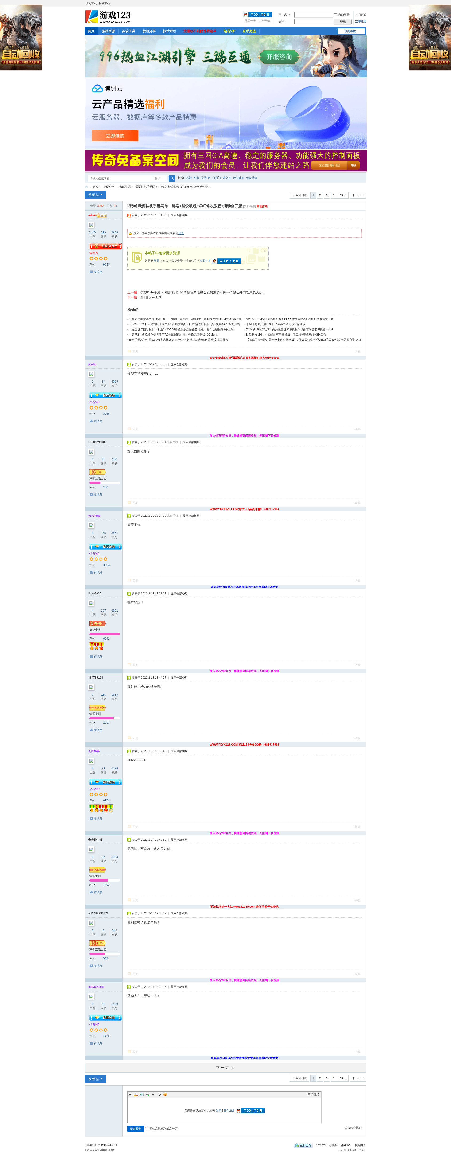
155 (103, 533)
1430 (114, 1004)
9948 (114, 232)
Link (147, 1094)
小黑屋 (333, 1145)
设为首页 (91, 3)
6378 (114, 768)
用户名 (283, 14)
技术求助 (169, 31)
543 (114, 930)
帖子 (157, 178)
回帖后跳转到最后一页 (163, 1128)
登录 (156, 260)
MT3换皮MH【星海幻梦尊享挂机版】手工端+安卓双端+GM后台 (286, 334)
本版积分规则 (353, 1127)
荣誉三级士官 (97, 478)
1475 (92, 232)
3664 (114, 533)
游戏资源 (108, 31)
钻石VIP (229, 31)
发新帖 (94, 195)
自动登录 (344, 14)
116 (103, 694)
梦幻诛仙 (238, 178)
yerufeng (94, 515)
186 (114, 459)
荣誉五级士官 (97, 949)
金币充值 (249, 31)
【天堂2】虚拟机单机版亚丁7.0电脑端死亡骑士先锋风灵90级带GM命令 (173, 334)
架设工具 (128, 31)
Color (135, 1094)
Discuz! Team (107, 1149)
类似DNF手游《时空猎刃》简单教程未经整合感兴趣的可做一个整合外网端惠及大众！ (203, 292)
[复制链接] (249, 206)
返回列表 (301, 195)
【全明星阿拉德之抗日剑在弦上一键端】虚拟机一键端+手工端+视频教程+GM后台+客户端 (185, 319)
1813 (114, 694)
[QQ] (303, 1145)
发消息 (98, 271)
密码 (281, 21)
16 (103, 857)
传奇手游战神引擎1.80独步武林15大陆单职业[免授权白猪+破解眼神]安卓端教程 (178, 339)
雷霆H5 (205, 178)
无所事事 (94, 751)
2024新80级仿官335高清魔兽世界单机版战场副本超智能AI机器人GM (289, 329)
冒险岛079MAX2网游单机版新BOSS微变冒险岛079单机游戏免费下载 (290, 319)
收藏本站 (104, 3)
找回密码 (360, 14)
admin (92, 215)
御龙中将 (95, 629)
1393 (114, 857)
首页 (91, 31)
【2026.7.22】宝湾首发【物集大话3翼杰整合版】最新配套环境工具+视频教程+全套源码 (184, 324)
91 (103, 768)
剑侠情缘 (251, 178)
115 (103, 232)
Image (141, 1094)
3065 (114, 381)
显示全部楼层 (179, 215)
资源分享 (109, 186)
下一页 (356, 195)
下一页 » (225, 1068)
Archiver (321, 1145)
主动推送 (262, 206)
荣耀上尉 (95, 713)
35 (103, 1004)
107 (103, 610)
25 (103, 459)
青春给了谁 (95, 839)
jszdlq (92, 364)
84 (103, 381)
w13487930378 (98, 913)
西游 (196, 178)
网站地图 (360, 1145)
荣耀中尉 (95, 876)
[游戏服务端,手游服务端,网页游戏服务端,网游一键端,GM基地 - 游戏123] (109, 16)
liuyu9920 (94, 593)
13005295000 (97, 442)
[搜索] (172, 178)
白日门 (216, 178)
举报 (357, 351)
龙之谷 (227, 178)
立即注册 (360, 21)
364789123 (95, 677)
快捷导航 (350, 31)
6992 (114, 610)
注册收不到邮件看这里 (199, 31)
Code (159, 1094)
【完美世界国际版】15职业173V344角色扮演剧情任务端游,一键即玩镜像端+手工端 (181, 329)
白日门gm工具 (151, 297)
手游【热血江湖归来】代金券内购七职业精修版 (275, 324)
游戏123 (346, 1145)
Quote (153, 1094)
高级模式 (313, 1094)
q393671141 (96, 986)
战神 (189, 178)
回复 (181, 233)
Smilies (165, 1094)
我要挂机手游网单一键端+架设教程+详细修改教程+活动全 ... (173, 186)
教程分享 (149, 31)
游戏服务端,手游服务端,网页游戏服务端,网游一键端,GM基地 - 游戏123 (86, 187)
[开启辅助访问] (365, 3)
